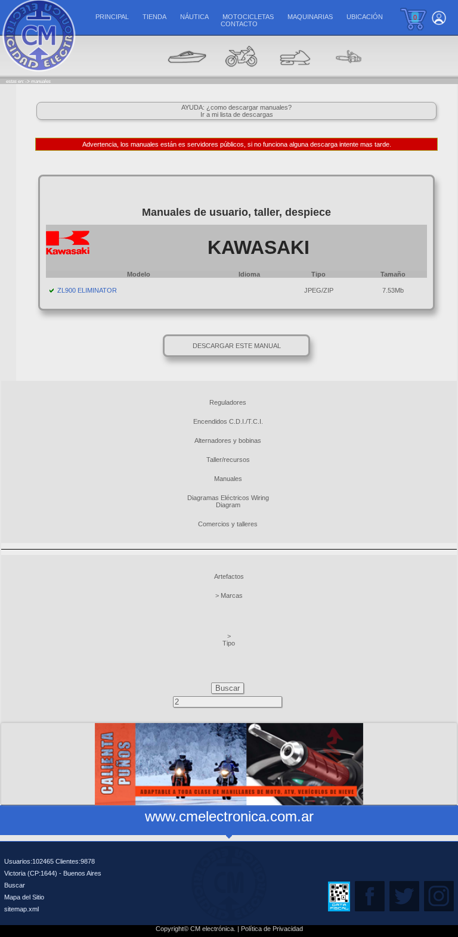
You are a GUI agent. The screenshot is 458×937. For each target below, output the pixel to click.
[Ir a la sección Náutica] (187, 75)
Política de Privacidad (272, 928)
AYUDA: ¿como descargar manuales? (236, 107)
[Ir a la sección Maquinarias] (294, 75)
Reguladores (227, 402)
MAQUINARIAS (310, 16)
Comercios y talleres (228, 524)
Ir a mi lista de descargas (236, 114)
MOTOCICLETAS (248, 16)
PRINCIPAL (112, 16)
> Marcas (229, 595)
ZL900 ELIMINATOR (87, 290)
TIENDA (154, 16)
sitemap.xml (21, 909)
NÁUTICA (194, 16)
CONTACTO (239, 23)
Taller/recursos (228, 459)
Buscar (14, 885)
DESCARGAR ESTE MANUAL (237, 345)
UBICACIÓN (364, 16)
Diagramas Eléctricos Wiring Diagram (228, 501)
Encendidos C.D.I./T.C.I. (228, 421)
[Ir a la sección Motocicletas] (241, 75)
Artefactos (229, 576)
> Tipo (228, 639)
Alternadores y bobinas (227, 440)
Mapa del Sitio (24, 897)
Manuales (228, 478)
